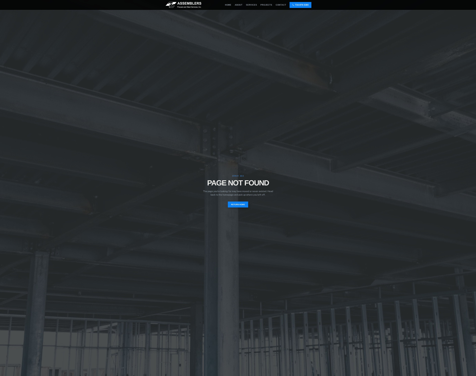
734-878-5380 (302, 5)
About (238, 5)
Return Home (238, 204)
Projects (266, 5)
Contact (281, 5)
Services (251, 5)
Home (228, 5)
